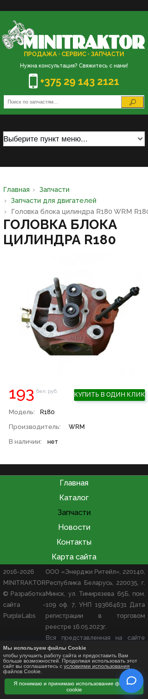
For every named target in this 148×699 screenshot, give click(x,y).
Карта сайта (74, 556)
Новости (74, 527)
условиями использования (97, 666)
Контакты (74, 542)
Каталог (74, 497)
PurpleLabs (19, 615)
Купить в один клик (109, 394)
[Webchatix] (131, 681)
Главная (74, 482)
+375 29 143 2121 (79, 81)
